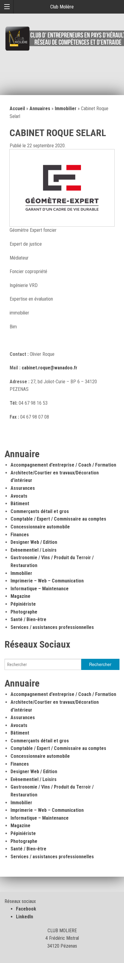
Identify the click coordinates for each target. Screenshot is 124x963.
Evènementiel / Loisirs (34, 550)
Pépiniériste (23, 604)
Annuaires (39, 108)
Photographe (24, 612)
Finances (20, 534)
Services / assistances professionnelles (52, 627)
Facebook (26, 909)
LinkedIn (24, 917)
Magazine (20, 596)
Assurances (23, 488)
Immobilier (65, 108)
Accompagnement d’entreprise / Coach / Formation (63, 465)
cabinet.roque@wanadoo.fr (49, 368)
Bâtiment (20, 503)
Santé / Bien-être (28, 619)
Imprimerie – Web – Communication (47, 581)
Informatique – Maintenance (40, 589)
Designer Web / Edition (34, 542)
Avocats (19, 496)
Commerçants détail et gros (40, 511)
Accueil (17, 108)
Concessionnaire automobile (40, 527)
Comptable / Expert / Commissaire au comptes (58, 519)
